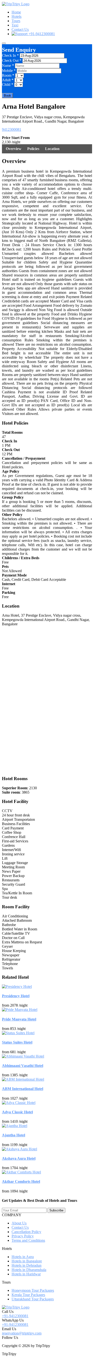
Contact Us (20, 29)
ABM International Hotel (22, 1089)
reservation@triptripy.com (21, 1333)
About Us (19, 1223)
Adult (7, 80)
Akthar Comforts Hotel (21, 1181)
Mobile (9, 71)
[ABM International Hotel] (23, 1079)
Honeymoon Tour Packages (33, 1290)
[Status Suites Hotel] (18, 1033)
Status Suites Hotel (17, 1042)
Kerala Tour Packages (28, 1295)
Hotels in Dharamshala (29, 1270)
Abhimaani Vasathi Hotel (22, 1066)
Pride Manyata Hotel (19, 1019)
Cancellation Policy (26, 1232)
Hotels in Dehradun (26, 1265)
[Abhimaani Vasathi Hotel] (23, 1056)
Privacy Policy (23, 1236)
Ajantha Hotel (13, 1135)
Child (7, 84)
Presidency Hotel (15, 996)
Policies (33, 149)
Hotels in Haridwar (26, 1274)
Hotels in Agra (23, 1257)
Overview (13, 149)
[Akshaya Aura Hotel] (19, 1149)
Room (8, 75)
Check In (10, 55)
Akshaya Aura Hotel (18, 1158)
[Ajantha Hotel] (14, 1126)
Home (16, 12)
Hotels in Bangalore (27, 1261)
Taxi (15, 25)
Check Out (11, 60)
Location (52, 149)
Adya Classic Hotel (17, 1112)
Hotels (16, 16)
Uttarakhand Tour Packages (33, 1299)
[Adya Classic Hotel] (18, 1103)
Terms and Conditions (28, 1240)
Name (8, 65)
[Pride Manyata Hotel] (19, 1010)
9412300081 (11, 129)
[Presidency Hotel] (17, 986)
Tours (16, 21)
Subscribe (56, 1210)
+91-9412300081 (41, 34)
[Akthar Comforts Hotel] (21, 1172)
